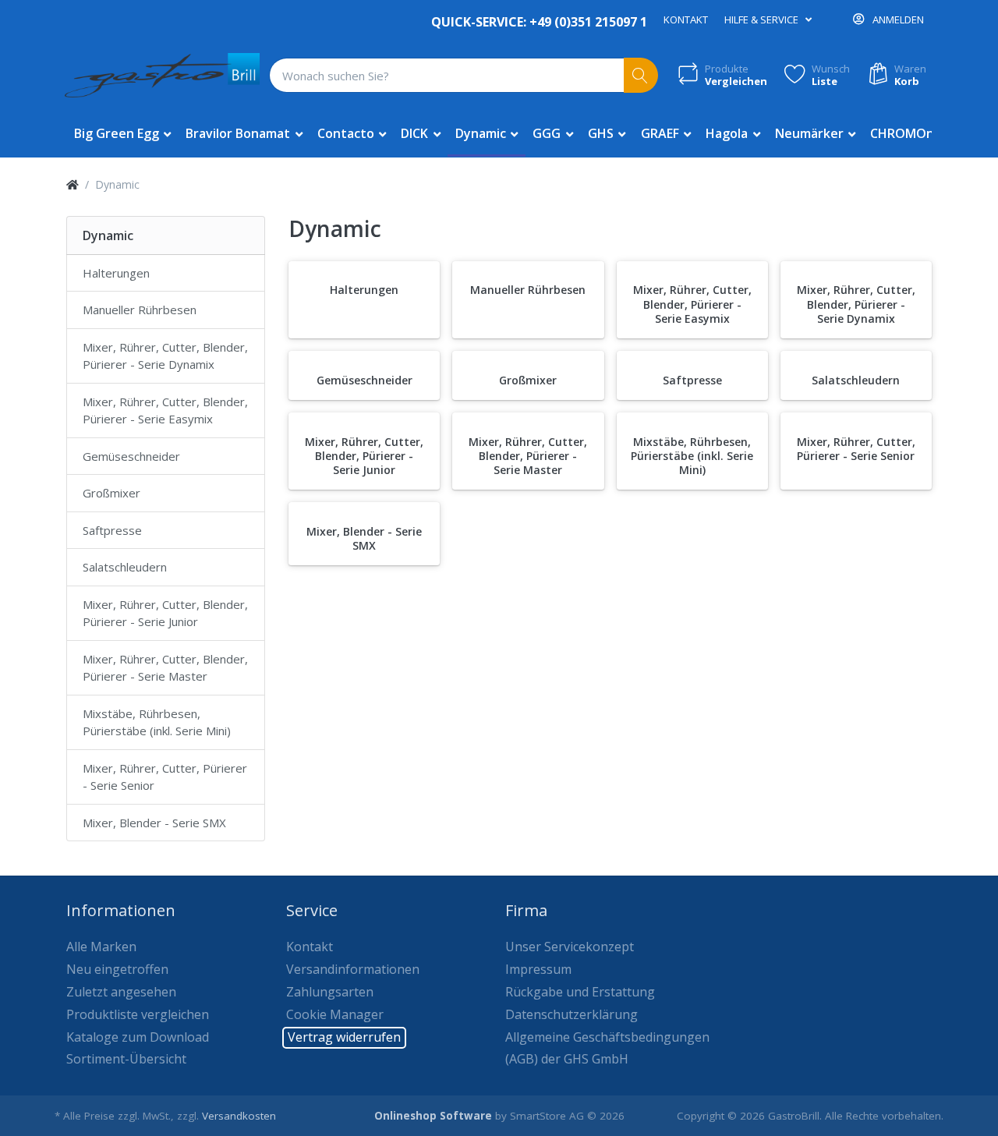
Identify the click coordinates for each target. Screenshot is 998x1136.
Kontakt (686, 19)
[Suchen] (641, 75)
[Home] (72, 184)
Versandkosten (239, 1116)
